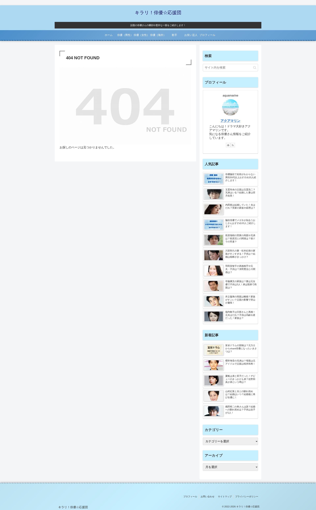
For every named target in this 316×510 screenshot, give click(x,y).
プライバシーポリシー (246, 496)
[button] (255, 67)
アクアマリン (230, 121)
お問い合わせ (207, 496)
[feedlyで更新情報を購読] (228, 145)
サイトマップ (225, 496)
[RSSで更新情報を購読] (233, 145)
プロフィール (190, 496)
